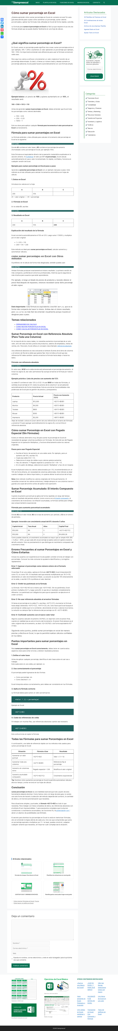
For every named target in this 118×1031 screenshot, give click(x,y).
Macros (90, 128)
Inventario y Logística (95, 121)
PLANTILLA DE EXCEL (49, 2)
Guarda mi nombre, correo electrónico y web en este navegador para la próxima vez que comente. (42, 959)
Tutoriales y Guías (94, 101)
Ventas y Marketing (94, 111)
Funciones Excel (93, 98)
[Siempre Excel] (20, 2)
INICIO (38, 2)
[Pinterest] (2, 30)
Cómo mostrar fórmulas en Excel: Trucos (26, 901)
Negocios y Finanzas (94, 108)
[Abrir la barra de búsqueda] (104, 2)
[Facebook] (2, 19)
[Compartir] (2, 37)
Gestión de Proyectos (95, 118)
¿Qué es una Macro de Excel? (80, 985)
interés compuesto (62, 498)
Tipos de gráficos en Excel (102, 1012)
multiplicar (29, 157)
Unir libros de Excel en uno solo (102, 999)
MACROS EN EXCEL (83, 2)
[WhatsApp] (2, 33)
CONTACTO (96, 2)
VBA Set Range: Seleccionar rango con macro (102, 987)
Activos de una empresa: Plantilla (95, 26)
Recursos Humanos (94, 115)
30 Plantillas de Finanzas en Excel (95, 17)
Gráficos (90, 125)
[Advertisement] (42, 36)
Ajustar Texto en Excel (91, 33)
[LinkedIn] (2, 26)
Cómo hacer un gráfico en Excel (24, 903)
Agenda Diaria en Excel (91, 29)
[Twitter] (2, 23)
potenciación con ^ (63, 810)
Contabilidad (92, 105)
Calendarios (92, 135)
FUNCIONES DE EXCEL (67, 2)
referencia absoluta (64, 346)
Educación (91, 131)
